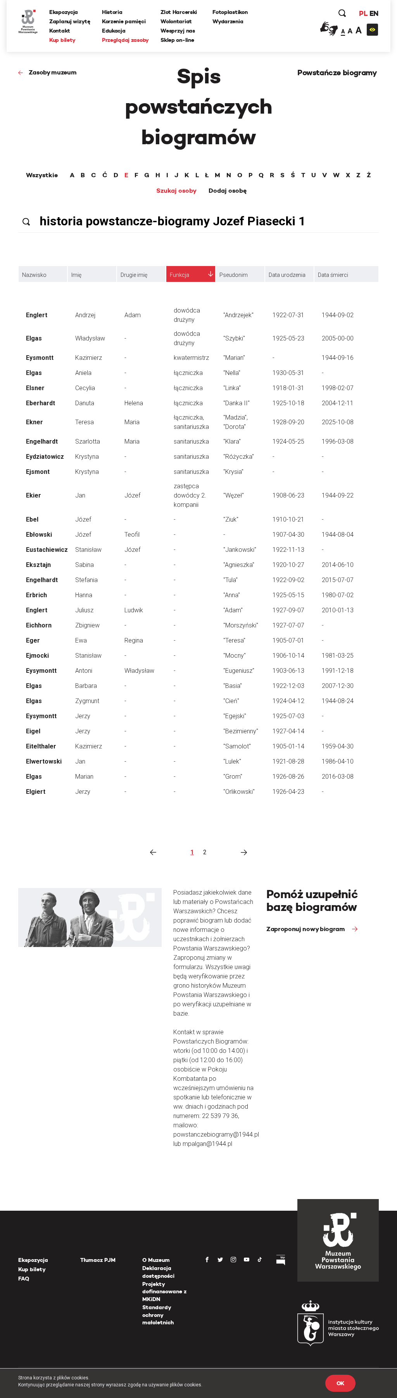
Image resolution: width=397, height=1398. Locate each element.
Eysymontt (41, 670)
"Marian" (234, 357)
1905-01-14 (288, 746)
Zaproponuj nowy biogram (306, 929)
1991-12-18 (338, 670)
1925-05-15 (288, 595)
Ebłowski (39, 534)
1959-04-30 (338, 746)
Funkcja (179, 275)
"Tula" (230, 580)
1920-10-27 (288, 565)
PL (363, 13)
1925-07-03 (288, 716)
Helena (133, 403)
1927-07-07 (288, 625)
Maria (132, 422)
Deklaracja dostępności (158, 1272)
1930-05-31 (288, 373)
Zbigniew (87, 625)
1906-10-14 (288, 655)
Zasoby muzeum (53, 72)
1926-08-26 (288, 776)
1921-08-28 (288, 761)
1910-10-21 (288, 519)
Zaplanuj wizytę (69, 21)
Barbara (86, 685)
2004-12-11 (338, 403)
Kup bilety (62, 39)
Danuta (84, 403)
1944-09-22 (338, 495)
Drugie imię (134, 275)
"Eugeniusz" (238, 670)
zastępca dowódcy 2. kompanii (190, 495)
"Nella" (231, 373)
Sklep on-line (177, 39)
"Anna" (231, 595)
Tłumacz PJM (98, 1259)
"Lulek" (232, 761)
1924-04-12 (288, 701)
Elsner (35, 388)
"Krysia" (233, 471)
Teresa (84, 422)
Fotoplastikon (229, 12)
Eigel (33, 731)
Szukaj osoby (176, 191)
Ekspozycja (63, 12)
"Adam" (233, 610)
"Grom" (232, 776)
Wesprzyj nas (178, 30)
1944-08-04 (338, 534)
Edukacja (114, 30)
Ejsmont (38, 471)
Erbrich (36, 595)
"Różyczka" (238, 456)
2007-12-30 (338, 685)
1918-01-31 (288, 388)
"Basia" (232, 685)
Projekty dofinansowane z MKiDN (164, 1291)
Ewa (81, 640)
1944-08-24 (338, 701)
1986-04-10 (338, 761)
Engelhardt (42, 441)
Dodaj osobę (228, 191)
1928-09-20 (288, 422)
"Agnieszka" (238, 565)
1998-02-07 (338, 388)
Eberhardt (40, 403)
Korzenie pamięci (124, 21)
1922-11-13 (288, 549)
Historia (112, 12)
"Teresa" (234, 640)
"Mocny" (234, 655)
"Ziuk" (230, 519)
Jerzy (82, 716)
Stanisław (88, 549)
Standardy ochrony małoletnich (158, 1315)
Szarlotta (87, 441)
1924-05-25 (288, 441)
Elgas (34, 338)
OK (340, 1383)
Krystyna (87, 456)
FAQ (23, 1278)
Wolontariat (176, 21)
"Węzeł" (233, 495)
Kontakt (59, 30)
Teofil (132, 534)
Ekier (33, 495)
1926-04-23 (288, 791)
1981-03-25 (338, 655)
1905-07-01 (288, 640)
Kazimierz (88, 357)
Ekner (34, 422)
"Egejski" (234, 716)
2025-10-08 (338, 422)
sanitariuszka (191, 441)
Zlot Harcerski (179, 12)
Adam (132, 315)
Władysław (90, 338)
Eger (33, 640)
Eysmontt (40, 357)
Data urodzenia (287, 275)
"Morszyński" (240, 625)
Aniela (83, 373)
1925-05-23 (288, 338)
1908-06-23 (288, 495)
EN (373, 13)
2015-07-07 (338, 580)
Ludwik (133, 610)
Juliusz (84, 610)
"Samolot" (237, 746)
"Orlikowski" (239, 791)
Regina (133, 640)
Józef (132, 495)
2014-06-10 (338, 565)
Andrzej (85, 315)
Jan (80, 495)
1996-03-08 (338, 441)
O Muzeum (156, 1259)
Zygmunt (87, 701)
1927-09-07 (288, 610)
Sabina (84, 565)
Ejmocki (37, 655)
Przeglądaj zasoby (125, 39)
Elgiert (35, 791)
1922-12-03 (288, 685)
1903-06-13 (288, 670)
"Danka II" (236, 403)
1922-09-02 (288, 580)
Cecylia (85, 388)
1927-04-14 (288, 731)
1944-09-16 (338, 357)
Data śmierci (333, 275)
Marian (84, 776)
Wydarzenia (227, 21)
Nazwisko (34, 275)
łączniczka (188, 373)
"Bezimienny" (240, 731)
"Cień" (231, 701)
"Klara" (232, 441)
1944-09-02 (338, 315)
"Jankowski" (239, 549)
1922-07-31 (288, 315)
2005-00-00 (338, 338)
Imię (76, 275)
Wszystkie (42, 175)
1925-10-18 (288, 403)
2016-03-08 (338, 776)
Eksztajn (38, 565)
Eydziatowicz (45, 456)
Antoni (83, 670)
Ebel (32, 519)
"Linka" (232, 388)
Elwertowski (44, 761)
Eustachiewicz (47, 549)
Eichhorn (39, 625)
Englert (36, 315)
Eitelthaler (41, 746)
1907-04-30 (288, 534)
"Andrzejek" (238, 315)
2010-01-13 (338, 610)
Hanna (83, 595)
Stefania (86, 580)
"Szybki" (234, 338)
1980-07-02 (338, 595)
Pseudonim (233, 275)
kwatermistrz (191, 357)
